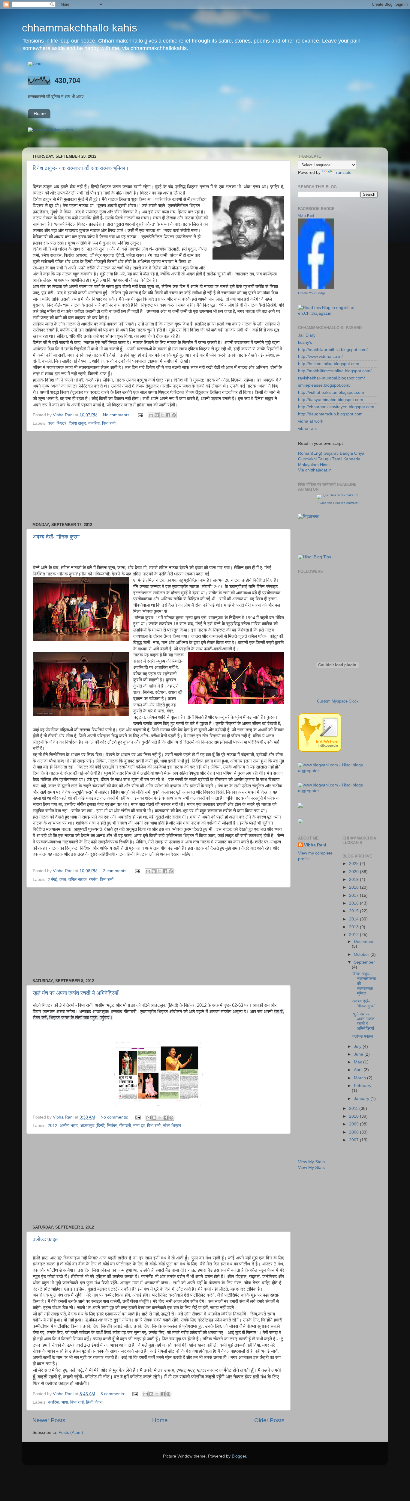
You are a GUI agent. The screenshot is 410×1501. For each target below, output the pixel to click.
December (364, 941)
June (359, 1054)
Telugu (324, 459)
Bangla (346, 453)
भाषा (65, 1402)
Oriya (359, 453)
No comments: (117, 415)
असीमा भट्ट (69, 1125)
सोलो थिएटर (172, 1125)
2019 (354, 879)
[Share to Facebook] (168, 415)
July (358, 1046)
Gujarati (331, 453)
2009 (354, 1124)
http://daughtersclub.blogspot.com (330, 414)
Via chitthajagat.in (315, 470)
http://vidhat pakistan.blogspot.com (331, 392)
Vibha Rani (306, 215)
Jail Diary (306, 335)
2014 (354, 919)
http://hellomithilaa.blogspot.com (328, 363)
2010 (354, 1116)
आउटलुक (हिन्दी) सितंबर (98, 1125)
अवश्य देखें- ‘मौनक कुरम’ (56, 537)
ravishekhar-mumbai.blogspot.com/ (331, 378)
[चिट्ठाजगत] (308, 516)
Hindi (325, 464)
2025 (354, 863)
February (362, 1085)
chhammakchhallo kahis (79, 28)
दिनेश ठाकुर (77, 423)
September (364, 962)
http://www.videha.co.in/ (320, 356)
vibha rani (307, 428)
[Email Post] (140, 415)
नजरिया (94, 423)
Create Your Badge (312, 293)
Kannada (351, 459)
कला (51, 423)
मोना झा (139, 1125)
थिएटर (61, 423)
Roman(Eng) (310, 453)
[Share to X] (162, 415)
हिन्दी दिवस (94, 1402)
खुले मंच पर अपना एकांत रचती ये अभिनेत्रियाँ (75, 993)
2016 (354, 903)
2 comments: (116, 871)
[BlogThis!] (157, 415)
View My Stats (311, 1162)
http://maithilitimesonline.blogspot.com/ (335, 371)
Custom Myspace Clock (338, 701)
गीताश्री (125, 1125)
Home (40, 113)
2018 (354, 887)
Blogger (239, 1456)
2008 (354, 1132)
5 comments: (113, 1394)
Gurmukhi (307, 459)
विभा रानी (109, 423)
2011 (354, 1108)
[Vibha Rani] (316, 287)
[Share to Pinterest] (174, 415)
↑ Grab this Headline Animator (337, 502)
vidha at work (310, 421)
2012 (52, 1125)
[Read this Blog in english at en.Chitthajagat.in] (338, 313)
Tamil (337, 459)
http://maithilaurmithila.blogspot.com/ (333, 349)
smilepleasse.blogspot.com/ (324, 385)
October (362, 954)
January (362, 1098)
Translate (342, 172)
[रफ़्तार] (35, 64)
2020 (354, 871)
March (360, 1078)
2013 (354, 927)
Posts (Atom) (71, 1432)
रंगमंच (93, 879)
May (358, 1062)
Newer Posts (48, 1420)
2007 (354, 1140)
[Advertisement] (158, 476)
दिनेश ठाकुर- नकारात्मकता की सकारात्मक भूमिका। (81, 168)
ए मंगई (52, 879)
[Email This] (151, 415)
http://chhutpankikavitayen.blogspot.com (336, 407)
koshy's (305, 342)
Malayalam (308, 464)
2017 (354, 895)
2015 (354, 911)
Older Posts (269, 1420)
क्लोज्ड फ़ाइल (46, 1239)
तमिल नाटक (77, 879)
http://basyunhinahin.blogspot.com (330, 399)
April (358, 1070)
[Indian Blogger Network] (320, 750)
